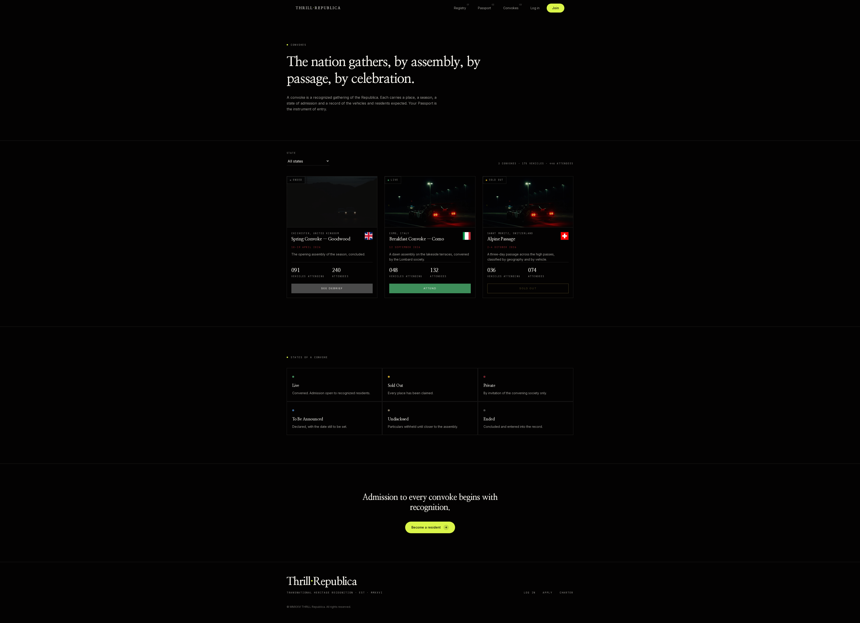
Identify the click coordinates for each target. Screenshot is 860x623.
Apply (548, 592)
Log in (535, 8)
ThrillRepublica (318, 8)
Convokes (512, 7)
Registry (461, 7)
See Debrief (332, 288)
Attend (430, 288)
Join (555, 8)
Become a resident (426, 527)
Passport (486, 7)
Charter (566, 592)
